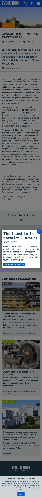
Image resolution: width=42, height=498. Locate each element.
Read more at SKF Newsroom (14, 264)
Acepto (21, 494)
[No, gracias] (39, 487)
